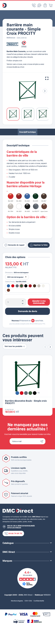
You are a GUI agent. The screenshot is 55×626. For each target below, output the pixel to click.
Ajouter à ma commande (39, 302)
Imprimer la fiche (41, 245)
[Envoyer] (42, 441)
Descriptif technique (27, 132)
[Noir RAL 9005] (34, 393)
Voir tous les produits (13, 346)
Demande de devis (27, 311)
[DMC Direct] (5, 5)
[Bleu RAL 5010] (17, 393)
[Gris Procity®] (26, 393)
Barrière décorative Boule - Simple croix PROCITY (26, 402)
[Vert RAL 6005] (30, 393)
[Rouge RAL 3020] (21, 393)
